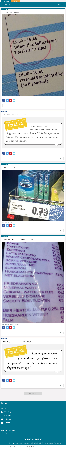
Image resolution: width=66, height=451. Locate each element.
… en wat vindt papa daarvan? (14, 115)
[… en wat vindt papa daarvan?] (33, 132)
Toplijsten (7, 415)
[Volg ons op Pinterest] (36, 439)
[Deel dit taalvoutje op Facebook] (3, 100)
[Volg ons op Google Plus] (33, 439)
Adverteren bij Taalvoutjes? (53, 443)
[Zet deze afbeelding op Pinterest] (10, 100)
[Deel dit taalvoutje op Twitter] (7, 100)
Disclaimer (19, 443)
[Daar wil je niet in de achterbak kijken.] (33, 359)
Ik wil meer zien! (33, 393)
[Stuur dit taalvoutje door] (14, 100)
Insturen (7, 423)
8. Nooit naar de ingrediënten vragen (17, 239)
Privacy (11, 443)
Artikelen (7, 419)
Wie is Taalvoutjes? (37, 443)
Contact (26, 443)
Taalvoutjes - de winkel (8, 433)
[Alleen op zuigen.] (33, 195)
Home (6, 408)
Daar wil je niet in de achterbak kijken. (17, 342)
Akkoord (34, 449)
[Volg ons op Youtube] (41, 439)
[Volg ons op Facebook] (25, 439)
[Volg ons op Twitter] (30, 439)
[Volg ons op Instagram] (27, 439)
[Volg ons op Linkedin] (38, 439)
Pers (6, 443)
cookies (38, 446)
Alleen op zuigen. (9, 167)
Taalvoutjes (6, 1)
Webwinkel (16, 1)
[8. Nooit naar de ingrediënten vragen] (33, 282)
